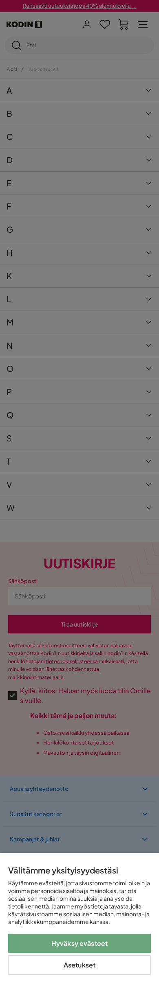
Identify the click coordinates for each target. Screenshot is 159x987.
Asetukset (79, 965)
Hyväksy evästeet (79, 943)
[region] (79, 920)
